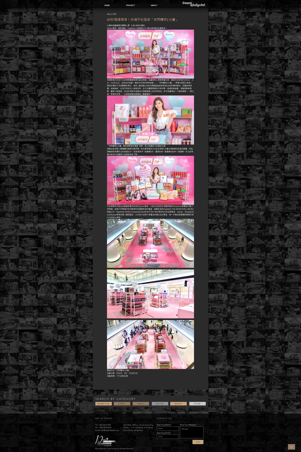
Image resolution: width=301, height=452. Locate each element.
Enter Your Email (163, 433)
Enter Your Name (163, 425)
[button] (130, 5)
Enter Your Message (187, 425)
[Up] (291, 447)
